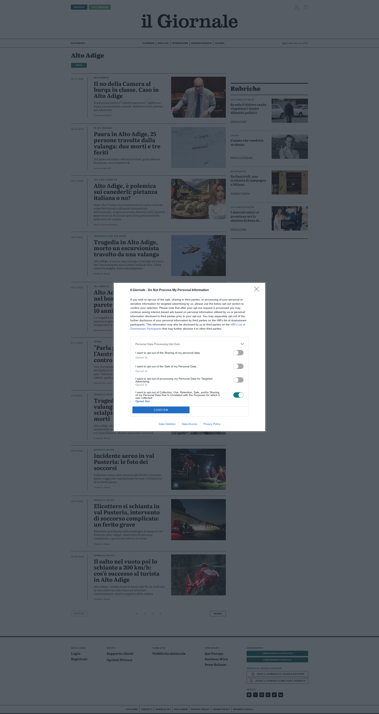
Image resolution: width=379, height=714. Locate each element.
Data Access (189, 424)
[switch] (238, 352)
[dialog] (189, 357)
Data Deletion (167, 424)
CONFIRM (161, 410)
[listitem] (189, 344)
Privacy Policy (211, 424)
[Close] (258, 290)
